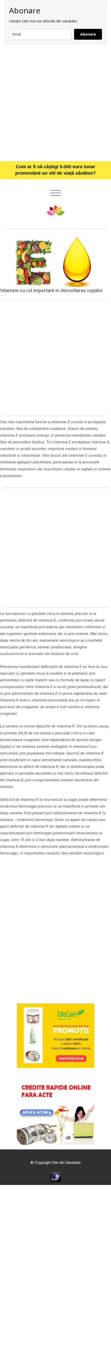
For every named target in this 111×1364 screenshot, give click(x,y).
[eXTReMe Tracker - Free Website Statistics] (55, 1176)
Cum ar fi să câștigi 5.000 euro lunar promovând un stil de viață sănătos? (55, 170)
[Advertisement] (55, 102)
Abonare (88, 34)
